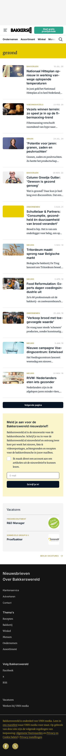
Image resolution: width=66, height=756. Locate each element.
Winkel (7, 630)
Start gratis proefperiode (49, 30)
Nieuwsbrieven (16, 573)
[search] (60, 39)
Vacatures (8, 699)
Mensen (7, 637)
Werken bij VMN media (16, 705)
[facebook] (6, 746)
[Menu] (5, 30)
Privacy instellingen (31, 737)
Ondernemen (10, 643)
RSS (5, 682)
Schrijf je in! (33, 484)
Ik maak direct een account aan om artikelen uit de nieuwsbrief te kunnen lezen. (34, 462)
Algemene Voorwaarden (29, 733)
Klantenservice (11, 590)
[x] (15, 746)
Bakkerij (8, 624)
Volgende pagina (33, 405)
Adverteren (9, 596)
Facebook (8, 670)
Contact (7, 602)
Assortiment (10, 649)
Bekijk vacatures (49, 556)
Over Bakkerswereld (21, 579)
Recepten (8, 618)
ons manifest (10, 724)
